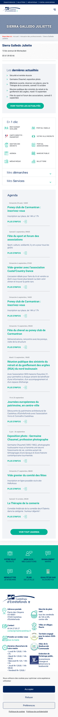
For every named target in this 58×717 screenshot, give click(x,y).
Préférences (29, 705)
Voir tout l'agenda (29, 532)
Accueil (16, 36)
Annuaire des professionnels (30, 36)
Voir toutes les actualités (25, 106)
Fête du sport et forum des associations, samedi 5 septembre (31, 96)
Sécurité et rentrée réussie (21, 75)
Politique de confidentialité (37, 712)
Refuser (29, 697)
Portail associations (47, 2)
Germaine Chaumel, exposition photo (25, 79)
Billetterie (21, 2)
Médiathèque (32, 2)
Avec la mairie (13, 640)
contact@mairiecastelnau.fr (19, 631)
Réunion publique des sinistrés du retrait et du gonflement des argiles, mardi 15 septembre (29, 90)
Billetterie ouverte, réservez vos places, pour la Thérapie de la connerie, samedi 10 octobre (29, 84)
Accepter (29, 689)
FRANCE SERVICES (9, 2)
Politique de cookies (17, 712)
